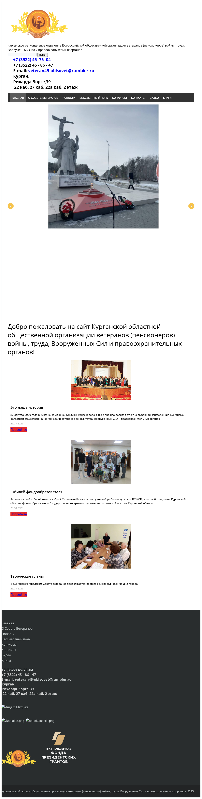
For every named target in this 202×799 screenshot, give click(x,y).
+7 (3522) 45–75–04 (32, 59)
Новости (8, 634)
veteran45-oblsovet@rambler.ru (61, 70)
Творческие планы (27, 576)
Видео (6, 655)
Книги (6, 660)
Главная (8, 623)
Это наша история (26, 407)
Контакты (9, 650)
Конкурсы (9, 644)
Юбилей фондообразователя (36, 491)
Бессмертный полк (16, 639)
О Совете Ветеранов (17, 628)
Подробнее (18, 429)
